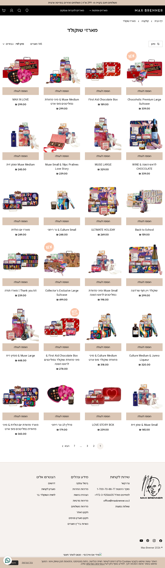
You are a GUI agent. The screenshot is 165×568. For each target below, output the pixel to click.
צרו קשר (125, 483)
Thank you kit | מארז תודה (21, 290)
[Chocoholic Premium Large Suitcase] (144, 69)
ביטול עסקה (82, 483)
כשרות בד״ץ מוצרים (78, 523)
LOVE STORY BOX (103, 425)
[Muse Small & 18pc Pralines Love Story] (62, 134)
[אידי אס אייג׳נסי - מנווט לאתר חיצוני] (82, 554)
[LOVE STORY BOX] (103, 394)
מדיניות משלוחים (79, 506)
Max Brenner (147, 547)
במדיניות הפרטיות (95, 563)
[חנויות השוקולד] (27, 10)
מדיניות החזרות (80, 489)
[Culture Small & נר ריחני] (62, 199)
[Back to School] (144, 199)
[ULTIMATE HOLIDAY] (103, 199)
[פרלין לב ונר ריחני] (62, 394)
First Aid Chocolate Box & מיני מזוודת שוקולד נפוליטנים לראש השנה (61, 360)
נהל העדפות (27, 562)
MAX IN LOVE (20, 99)
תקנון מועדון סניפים (78, 518)
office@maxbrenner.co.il (116, 500)
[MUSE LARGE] (103, 134)
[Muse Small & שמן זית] (144, 394)
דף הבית (159, 21)
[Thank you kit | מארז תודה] (20, 260)
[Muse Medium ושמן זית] (20, 134)
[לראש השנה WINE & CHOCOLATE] (144, 134)
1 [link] (100, 446)
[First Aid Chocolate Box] (103, 69)
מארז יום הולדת (20, 229)
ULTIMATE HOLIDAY (103, 229)
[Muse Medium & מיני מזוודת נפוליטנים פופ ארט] (62, 69)
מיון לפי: (19, 43)
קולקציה (145, 21)
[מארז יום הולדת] (20, 199)
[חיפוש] (19, 10)
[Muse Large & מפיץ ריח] (20, 325)
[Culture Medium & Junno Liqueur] (144, 325)
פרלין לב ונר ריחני (62, 425)
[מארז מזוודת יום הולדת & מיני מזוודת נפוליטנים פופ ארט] (20, 394)
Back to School (144, 229)
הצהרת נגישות (81, 494)
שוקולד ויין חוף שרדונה (144, 290)
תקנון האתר (82, 512)
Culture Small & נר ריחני (62, 229)
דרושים (51, 483)
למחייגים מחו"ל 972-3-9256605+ (112, 494)
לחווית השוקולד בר (46, 494)
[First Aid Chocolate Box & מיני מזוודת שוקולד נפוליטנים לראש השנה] (62, 325)
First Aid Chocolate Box (103, 99)
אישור (13, 562)
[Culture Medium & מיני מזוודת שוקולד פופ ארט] (103, 325)
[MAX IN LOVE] (20, 69)
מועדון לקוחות (48, 489)
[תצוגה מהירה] (89, 58)
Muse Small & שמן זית (144, 425)
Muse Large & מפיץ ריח (20, 355)
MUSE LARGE (103, 164)
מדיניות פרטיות (80, 500)
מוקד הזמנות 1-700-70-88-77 (113, 489)
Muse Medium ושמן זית (20, 164)
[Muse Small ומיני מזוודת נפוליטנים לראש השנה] (103, 260)
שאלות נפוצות (122, 506)
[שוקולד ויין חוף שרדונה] (144, 260)
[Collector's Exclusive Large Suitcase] (62, 260)
